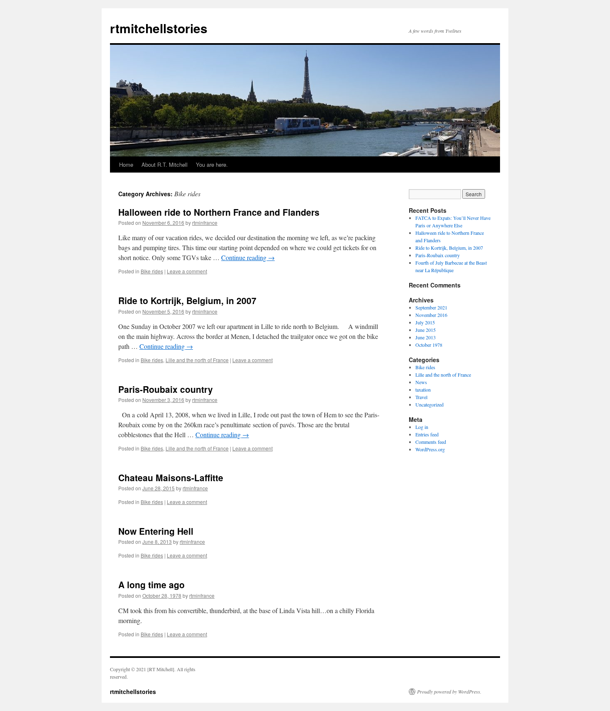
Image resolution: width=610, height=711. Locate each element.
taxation (423, 389)
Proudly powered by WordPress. (449, 691)
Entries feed (427, 434)
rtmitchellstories (158, 28)
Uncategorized (429, 404)
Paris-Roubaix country (165, 389)
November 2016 (431, 315)
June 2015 (425, 329)
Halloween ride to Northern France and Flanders (219, 212)
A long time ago (151, 584)
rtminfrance (204, 222)
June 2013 (425, 337)
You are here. (212, 164)
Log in (421, 427)
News (421, 382)
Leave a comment (187, 271)
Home (126, 164)
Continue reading (248, 257)
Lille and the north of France (197, 359)
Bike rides (152, 271)
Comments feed (430, 441)
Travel (421, 397)
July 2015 (425, 322)
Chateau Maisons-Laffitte (170, 477)
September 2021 (431, 307)
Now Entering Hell (155, 531)
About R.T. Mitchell (165, 164)
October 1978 (428, 344)
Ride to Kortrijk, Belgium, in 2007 (187, 300)
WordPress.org (430, 449)
